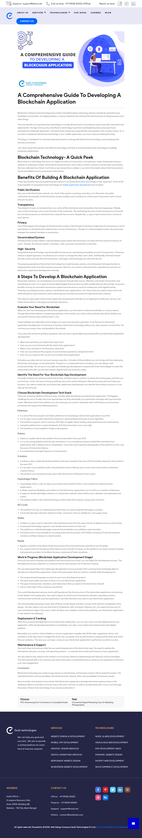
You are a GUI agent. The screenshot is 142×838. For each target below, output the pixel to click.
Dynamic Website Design (108, 754)
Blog (108, 13)
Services (37, 13)
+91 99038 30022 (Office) (78, 3)
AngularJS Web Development (111, 742)
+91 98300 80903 (69, 802)
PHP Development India (108, 748)
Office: (54, 796)
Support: (55, 808)
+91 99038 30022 (67, 796)
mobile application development (76, 185)
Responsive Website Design (65, 760)
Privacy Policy (102, 827)
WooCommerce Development (111, 767)
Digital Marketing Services (66, 754)
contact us (27, 21)
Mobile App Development (64, 742)
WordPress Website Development (69, 767)
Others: (54, 814)
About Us (22, 13)
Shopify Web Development (109, 760)
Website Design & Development (68, 736)
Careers (96, 13)
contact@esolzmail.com (71, 814)
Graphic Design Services (65, 748)
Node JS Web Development (109, 736)
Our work (80, 13)
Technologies (58, 13)
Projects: (55, 802)
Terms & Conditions (119, 827)
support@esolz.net (32, 3)
